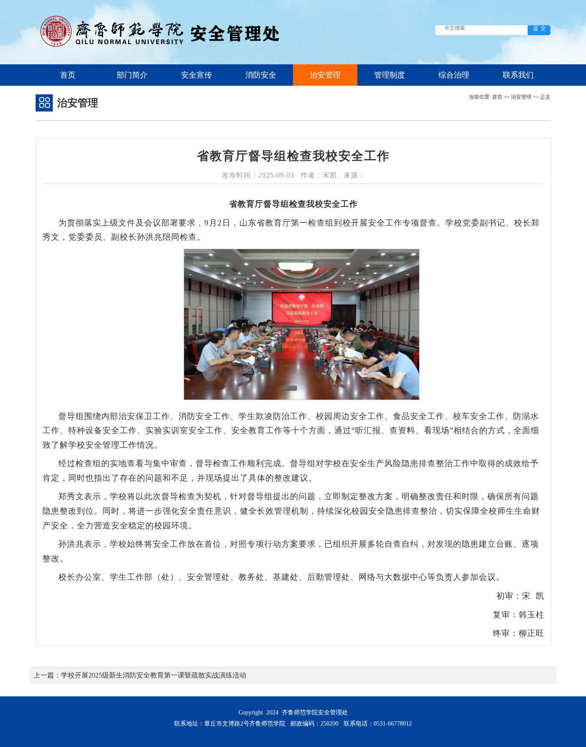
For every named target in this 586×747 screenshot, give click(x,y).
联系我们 (518, 75)
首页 (68, 75)
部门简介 (132, 75)
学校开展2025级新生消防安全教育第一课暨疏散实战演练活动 (153, 675)
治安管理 (325, 75)
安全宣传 (196, 75)
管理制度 (389, 75)
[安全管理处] (163, 48)
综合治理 (453, 75)
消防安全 (260, 75)
